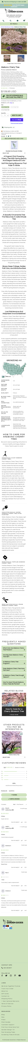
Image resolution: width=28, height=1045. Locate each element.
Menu (15, 24)
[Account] (17, 20)
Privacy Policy (6, 1006)
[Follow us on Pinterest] (15, 976)
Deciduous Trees (9, 27)
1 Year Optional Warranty (10, 1001)
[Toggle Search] (10, 20)
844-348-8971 (8, 968)
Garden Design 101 (8, 1029)
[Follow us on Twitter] (6, 976)
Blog (3, 1014)
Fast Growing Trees (8, 1032)
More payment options (17, 123)
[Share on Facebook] (6, 136)
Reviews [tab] (4, 791)
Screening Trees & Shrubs (10, 1034)
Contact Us (5, 996)
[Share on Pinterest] (10, 136)
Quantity (3, 113)
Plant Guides (5, 1022)
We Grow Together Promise (10, 986)
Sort (14, 804)
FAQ (2, 1017)
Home (2, 27)
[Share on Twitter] (8, 136)
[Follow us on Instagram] (11, 976)
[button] (14, 88)
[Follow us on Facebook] (2, 976)
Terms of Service (7, 1003)
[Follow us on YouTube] (20, 976)
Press (3, 1019)
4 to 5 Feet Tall (14, 107)
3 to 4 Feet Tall (5, 107)
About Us (4, 991)
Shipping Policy (6, 998)
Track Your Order (7, 988)
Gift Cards (5, 993)
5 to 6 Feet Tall (5, 109)
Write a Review (17, 799)
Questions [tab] (11, 791)
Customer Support (7, 1024)
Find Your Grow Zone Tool (10, 1027)
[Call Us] (3, 20)
